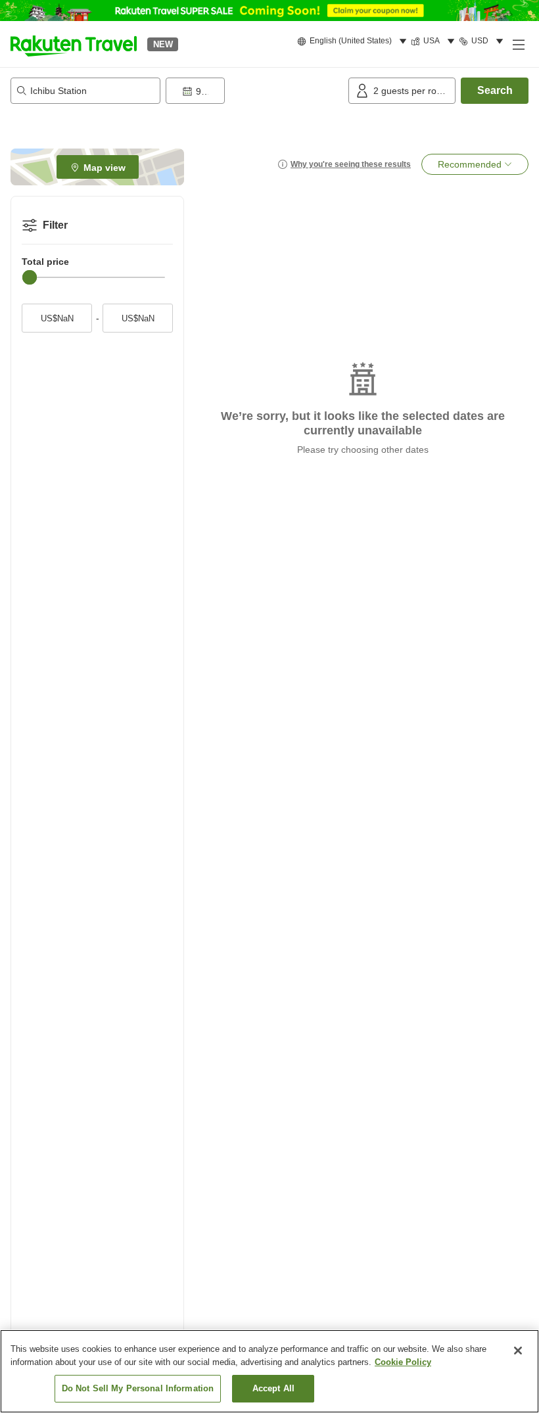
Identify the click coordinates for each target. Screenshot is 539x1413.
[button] (74, 44)
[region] (269, 1371)
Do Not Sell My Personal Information (138, 1388)
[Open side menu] (517, 44)
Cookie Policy (403, 1362)
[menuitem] (354, 41)
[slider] (29, 277)
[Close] (518, 1350)
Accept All (273, 1388)
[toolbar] (254, 91)
